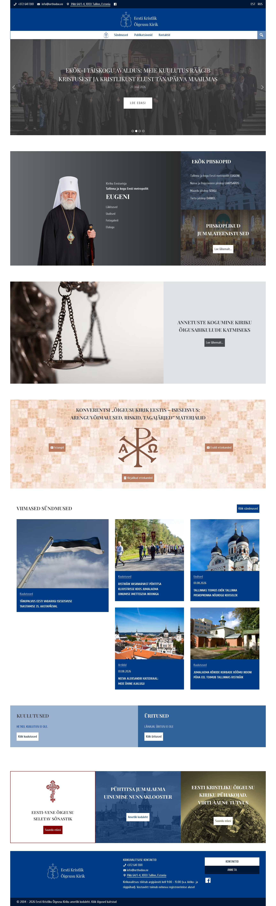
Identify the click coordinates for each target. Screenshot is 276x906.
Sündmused (121, 35)
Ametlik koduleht (138, 817)
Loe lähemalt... (223, 249)
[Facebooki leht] (115, 4)
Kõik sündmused (248, 508)
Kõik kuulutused (27, 736)
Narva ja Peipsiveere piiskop (214, 183)
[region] (138, 87)
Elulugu (110, 227)
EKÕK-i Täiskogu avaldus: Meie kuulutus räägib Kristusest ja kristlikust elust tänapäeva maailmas (138, 74)
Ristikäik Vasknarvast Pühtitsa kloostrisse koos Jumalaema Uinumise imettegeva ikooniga (139, 589)
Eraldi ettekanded (221, 447)
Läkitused (111, 207)
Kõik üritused (153, 736)
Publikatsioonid (143, 35)
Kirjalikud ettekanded (140, 478)
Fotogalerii (112, 220)
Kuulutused (26, 594)
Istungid (59, 447)
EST (253, 4)
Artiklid (122, 665)
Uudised (110, 214)
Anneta (232, 870)
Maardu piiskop (203, 191)
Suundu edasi (53, 830)
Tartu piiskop (203, 198)
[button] (13, 87)
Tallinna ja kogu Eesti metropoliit (215, 176)
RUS (260, 4)
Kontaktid (164, 35)
